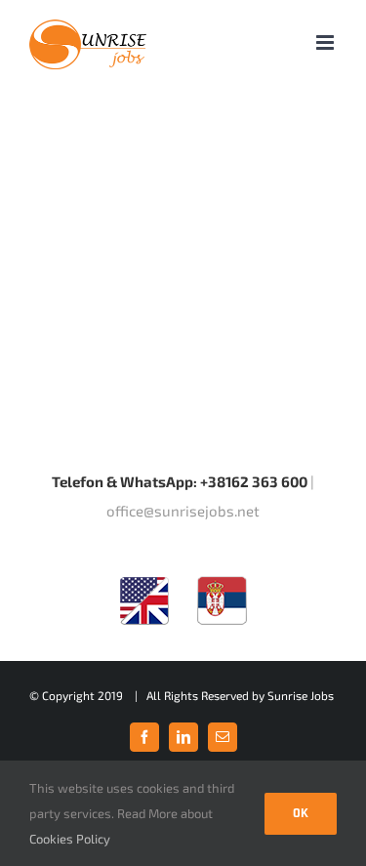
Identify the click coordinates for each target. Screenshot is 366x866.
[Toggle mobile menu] (326, 42)
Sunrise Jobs (300, 695)
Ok (300, 813)
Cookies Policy (69, 838)
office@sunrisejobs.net (183, 510)
